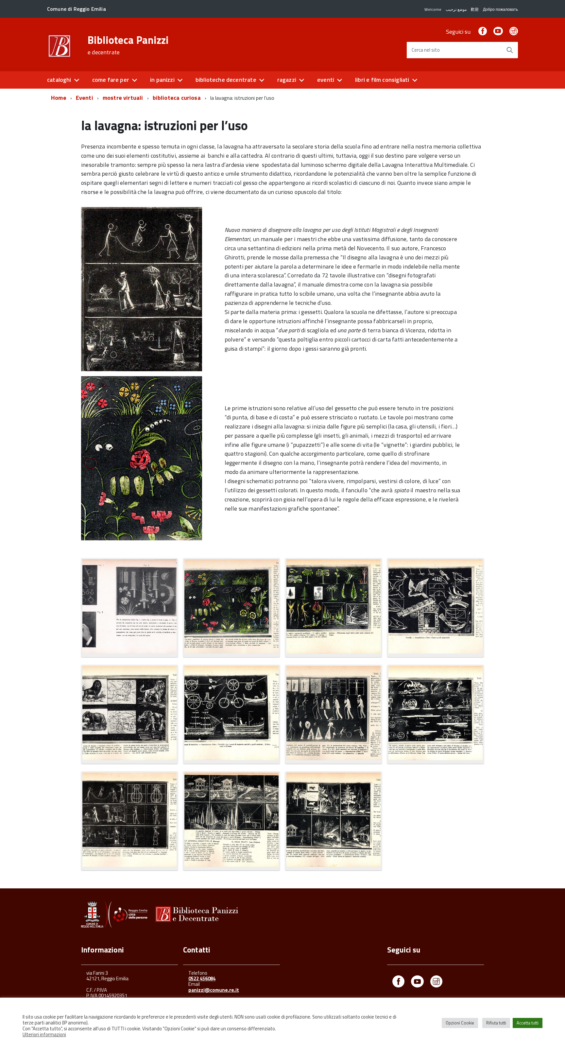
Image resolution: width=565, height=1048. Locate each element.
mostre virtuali (123, 97)
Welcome (432, 9)
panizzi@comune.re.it (213, 990)
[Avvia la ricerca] (510, 50)
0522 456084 (201, 978)
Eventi (84, 97)
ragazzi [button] (286, 79)
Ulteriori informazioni (44, 1035)
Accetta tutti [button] (528, 1023)
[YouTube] (498, 31)
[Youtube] (417, 983)
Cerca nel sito (426, 50)
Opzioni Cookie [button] (460, 1023)
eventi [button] (325, 79)
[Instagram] (513, 31)
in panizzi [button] (162, 79)
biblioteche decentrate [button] (226, 79)
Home (58, 97)
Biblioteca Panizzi (128, 45)
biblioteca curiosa (177, 97)
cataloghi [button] (59, 79)
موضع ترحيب (456, 9)
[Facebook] (482, 31)
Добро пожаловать (500, 9)
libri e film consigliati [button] (382, 79)
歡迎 (475, 9)
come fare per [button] (110, 79)
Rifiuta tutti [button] (496, 1023)
